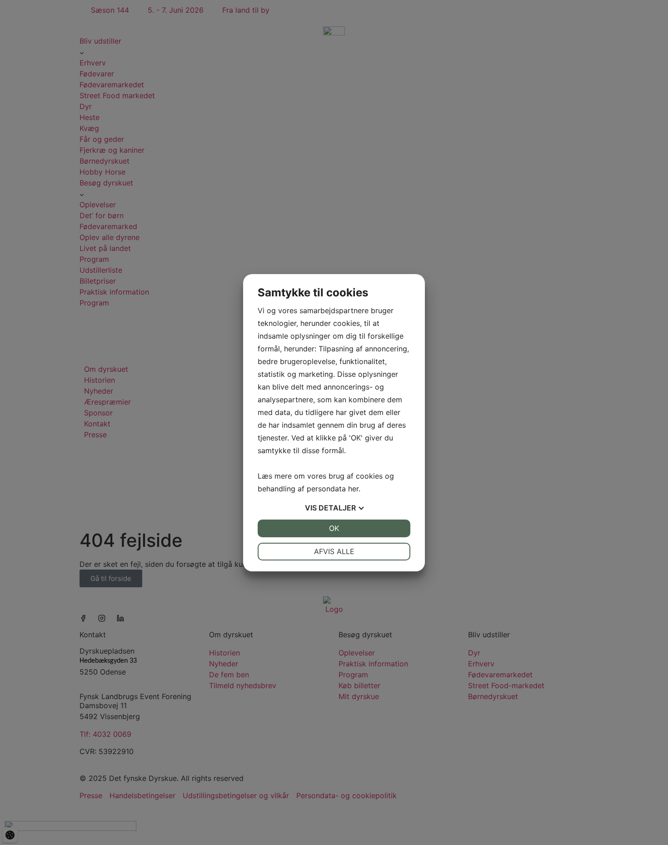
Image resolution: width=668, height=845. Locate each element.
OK (334, 528)
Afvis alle (334, 551)
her (353, 488)
